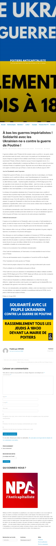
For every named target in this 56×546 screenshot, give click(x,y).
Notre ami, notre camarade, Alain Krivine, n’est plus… (16, 360)
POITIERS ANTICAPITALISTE (28, 60)
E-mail (5, 402)
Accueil (3, 124)
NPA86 (5, 148)
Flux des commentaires (43, 544)
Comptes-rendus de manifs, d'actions (25, 148)
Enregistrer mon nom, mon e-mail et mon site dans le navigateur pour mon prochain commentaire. (26, 417)
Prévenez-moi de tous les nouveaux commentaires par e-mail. (20, 424)
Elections (20, 124)
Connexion (40, 539)
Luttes (27, 124)
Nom (4, 397)
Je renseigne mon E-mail (9, 456)
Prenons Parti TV (44, 124)
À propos (34, 124)
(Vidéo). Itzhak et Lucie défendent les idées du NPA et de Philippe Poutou (34, 362)
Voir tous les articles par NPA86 (16, 351)
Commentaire (7, 375)
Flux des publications (42, 542)
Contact (52, 124)
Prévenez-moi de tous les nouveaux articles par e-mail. (18, 429)
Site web (5, 408)
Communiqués (11, 124)
